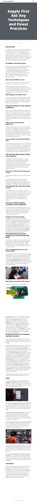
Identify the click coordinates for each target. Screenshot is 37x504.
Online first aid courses (17, 259)
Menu (33, 1)
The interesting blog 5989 (8, 1)
